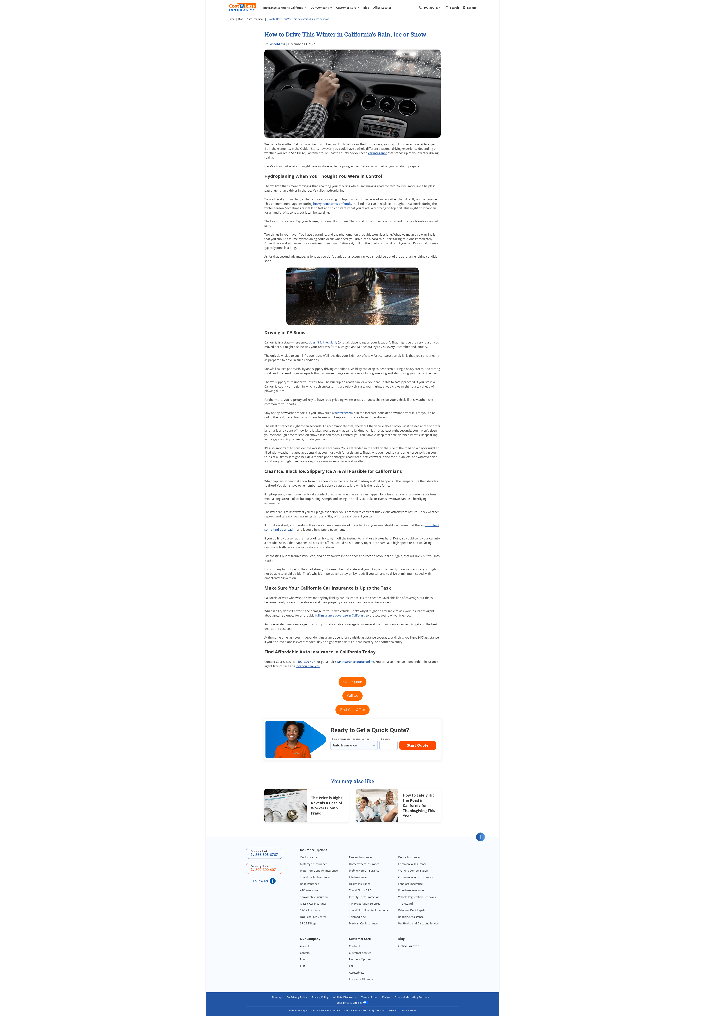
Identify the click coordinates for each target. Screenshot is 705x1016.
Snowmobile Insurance (314, 897)
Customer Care (346, 7)
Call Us (352, 695)
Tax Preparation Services (364, 903)
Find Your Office (352, 709)
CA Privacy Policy (297, 997)
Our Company (319, 7)
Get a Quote (352, 681)
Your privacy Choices (350, 1002)
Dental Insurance (409, 857)
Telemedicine (357, 917)
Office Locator (382, 7)
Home (231, 19)
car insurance (377, 153)
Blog (366, 7)
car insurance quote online (355, 662)
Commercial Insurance (412, 864)
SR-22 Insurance (310, 910)
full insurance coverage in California (340, 615)
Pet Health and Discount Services (419, 923)
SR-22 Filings (308, 923)
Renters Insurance (360, 857)
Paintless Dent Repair (411, 910)
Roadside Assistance (411, 917)
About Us (306, 946)
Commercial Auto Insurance (415, 877)
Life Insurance (358, 877)
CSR (302, 966)
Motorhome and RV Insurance (319, 870)
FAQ (351, 966)
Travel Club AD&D (360, 890)
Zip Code (385, 738)
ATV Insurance (309, 890)
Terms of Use (369, 997)
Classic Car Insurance (313, 903)
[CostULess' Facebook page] (273, 881)
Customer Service (360, 953)
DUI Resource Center (313, 917)
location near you (308, 666)
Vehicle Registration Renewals (417, 897)
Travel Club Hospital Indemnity (368, 910)
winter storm (344, 413)
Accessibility (356, 972)
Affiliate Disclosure (344, 997)
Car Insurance (308, 857)
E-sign (386, 997)
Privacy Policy (320, 997)
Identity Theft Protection (364, 897)
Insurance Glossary (361, 979)
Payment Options (360, 959)
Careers (305, 953)
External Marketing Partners (412, 997)
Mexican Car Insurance (363, 923)
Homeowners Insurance (364, 864)
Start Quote (418, 745)
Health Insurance (359, 884)
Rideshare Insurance (411, 890)
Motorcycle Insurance (313, 864)
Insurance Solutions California (283, 7)
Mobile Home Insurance (364, 870)
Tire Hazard (405, 903)
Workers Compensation (413, 870)
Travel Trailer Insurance (315, 877)
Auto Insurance (255, 19)
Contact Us (356, 946)
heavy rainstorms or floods (332, 204)
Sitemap (277, 997)
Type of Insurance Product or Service (350, 738)
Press (303, 959)
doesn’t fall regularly (323, 342)
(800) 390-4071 (307, 662)
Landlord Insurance (410, 884)
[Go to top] (480, 837)
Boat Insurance (309, 884)
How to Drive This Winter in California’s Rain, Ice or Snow (298, 19)
